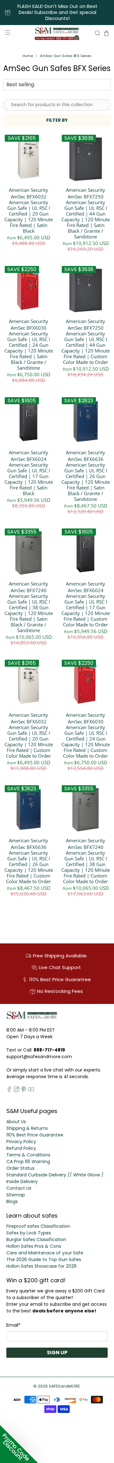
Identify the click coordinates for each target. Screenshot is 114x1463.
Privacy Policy (21, 1141)
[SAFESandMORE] (57, 33)
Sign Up (57, 1352)
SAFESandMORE (64, 1386)
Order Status (20, 1168)
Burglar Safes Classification (36, 1239)
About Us (16, 1121)
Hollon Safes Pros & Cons (33, 1246)
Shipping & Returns (27, 1128)
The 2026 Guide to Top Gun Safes (43, 1259)
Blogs (12, 1201)
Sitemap (15, 1195)
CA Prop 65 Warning (28, 1161)
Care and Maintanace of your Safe (44, 1253)
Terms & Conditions (28, 1155)
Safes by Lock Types (28, 1233)
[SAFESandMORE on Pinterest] (24, 1090)
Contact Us (18, 1188)
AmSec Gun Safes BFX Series (66, 56)
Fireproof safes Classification (38, 1226)
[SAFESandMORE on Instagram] (16, 1090)
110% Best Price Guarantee (34, 1135)
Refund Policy (21, 1148)
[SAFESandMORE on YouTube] (31, 1090)
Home (27, 56)
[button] (19, 1444)
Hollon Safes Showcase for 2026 (41, 1266)
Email (13, 1325)
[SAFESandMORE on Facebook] (9, 1090)
